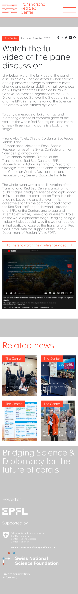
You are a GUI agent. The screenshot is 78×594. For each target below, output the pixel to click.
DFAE (39, 540)
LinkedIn (70, 37)
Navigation (69, 7)
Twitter (66, 37)
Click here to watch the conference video (36, 245)
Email (62, 37)
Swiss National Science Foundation (39, 558)
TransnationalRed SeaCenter (33, 9)
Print (58, 37)
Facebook (74, 37)
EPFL (39, 511)
